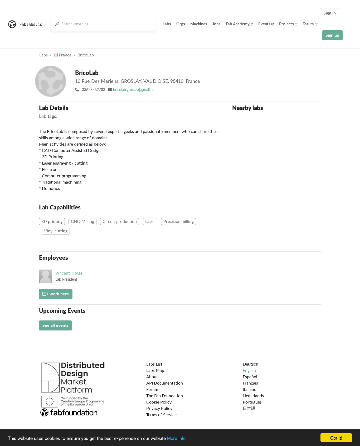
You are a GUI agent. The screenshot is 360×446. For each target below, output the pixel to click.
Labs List (154, 364)
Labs (167, 24)
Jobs (216, 24)
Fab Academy (238, 24)
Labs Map (155, 370)
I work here (57, 294)
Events (264, 24)
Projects (286, 24)
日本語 (249, 408)
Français (250, 383)
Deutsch (250, 364)
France (64, 55)
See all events (55, 325)
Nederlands (253, 396)
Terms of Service (161, 415)
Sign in (329, 13)
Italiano (249, 389)
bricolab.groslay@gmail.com (135, 90)
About (152, 377)
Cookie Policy (159, 402)
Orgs (180, 24)
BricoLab (85, 55)
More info (176, 438)
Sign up (332, 35)
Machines (198, 24)
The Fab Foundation (164, 396)
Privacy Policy (159, 408)
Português (252, 402)
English (249, 370)
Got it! (336, 437)
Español (250, 377)
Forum (308, 24)
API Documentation (164, 383)
